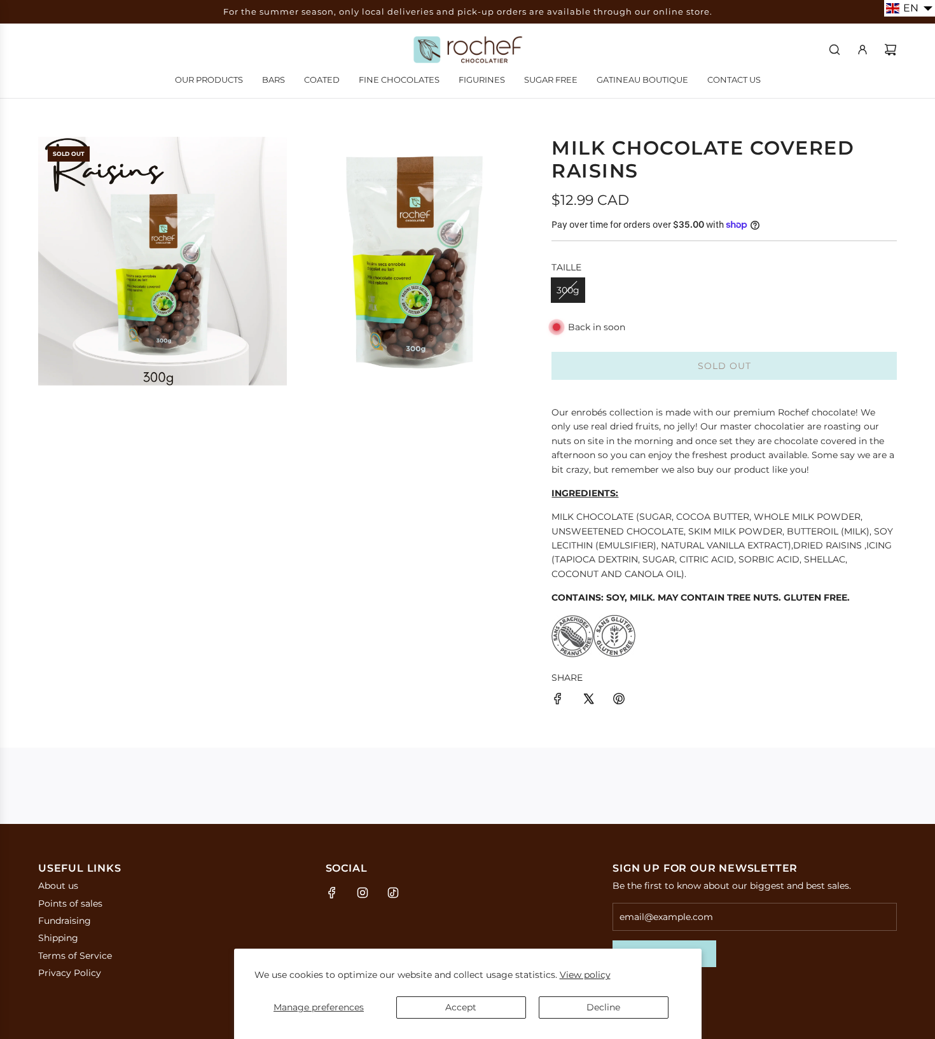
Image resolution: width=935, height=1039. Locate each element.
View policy (585, 974)
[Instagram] (363, 893)
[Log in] (862, 50)
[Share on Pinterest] (619, 700)
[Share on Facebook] (558, 700)
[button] (909, 8)
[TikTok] (393, 893)
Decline (603, 1007)
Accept (460, 1007)
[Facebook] (332, 893)
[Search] (834, 50)
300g (568, 290)
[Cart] (890, 50)
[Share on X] (588, 700)
